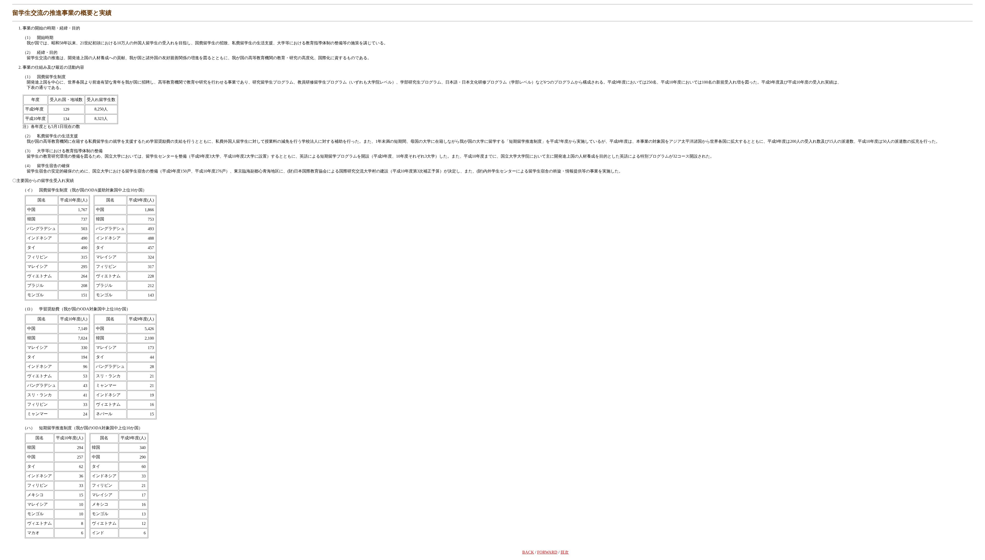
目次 (564, 552)
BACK (528, 552)
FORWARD (547, 552)
